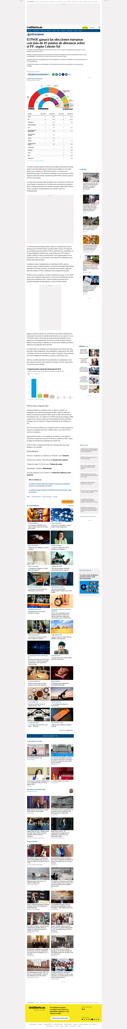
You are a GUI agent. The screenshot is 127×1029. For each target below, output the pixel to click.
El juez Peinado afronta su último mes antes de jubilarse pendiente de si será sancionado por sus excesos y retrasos (62, 860)
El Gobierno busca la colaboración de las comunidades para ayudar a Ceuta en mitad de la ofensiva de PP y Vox (38, 860)
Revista (61, 1026)
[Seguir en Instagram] (89, 1019)
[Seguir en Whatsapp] (96, 1019)
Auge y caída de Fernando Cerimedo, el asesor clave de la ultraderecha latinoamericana (38, 906)
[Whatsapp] (53, 74)
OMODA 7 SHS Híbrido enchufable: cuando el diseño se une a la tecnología (83, 369)
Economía (43, 30)
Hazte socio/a (85, 27)
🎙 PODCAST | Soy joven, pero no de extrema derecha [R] (88, 458)
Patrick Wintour (54, 909)
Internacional (36, 30)
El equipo (40, 1024)
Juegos (80, 30)
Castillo (60, 1002)
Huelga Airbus (95, 1)
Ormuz (64, 1)
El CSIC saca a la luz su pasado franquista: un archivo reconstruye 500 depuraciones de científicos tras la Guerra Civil (62, 951)
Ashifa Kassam (54, 764)
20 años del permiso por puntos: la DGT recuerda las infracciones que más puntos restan (89, 475)
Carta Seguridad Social (50, 1002)
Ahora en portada (32, 841)
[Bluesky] (60, 74)
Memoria (66, 1002)
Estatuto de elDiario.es (85, 570)
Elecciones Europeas (47, 496)
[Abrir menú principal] (99, 27)
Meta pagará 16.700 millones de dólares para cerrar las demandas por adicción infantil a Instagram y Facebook (90, 289)
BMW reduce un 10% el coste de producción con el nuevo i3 (88, 483)
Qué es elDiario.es (33, 1024)
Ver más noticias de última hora (88, 516)
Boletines (66, 1026)
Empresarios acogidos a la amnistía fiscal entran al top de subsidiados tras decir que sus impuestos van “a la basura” (38, 951)
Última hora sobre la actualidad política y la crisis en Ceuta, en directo (89, 491)
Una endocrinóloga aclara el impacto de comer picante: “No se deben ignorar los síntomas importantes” (90, 247)
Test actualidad (95, 1002)
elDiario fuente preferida (73, 1002)
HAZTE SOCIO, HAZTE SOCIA (60, 1018)
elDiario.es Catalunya (87, 272)
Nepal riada (37, 1)
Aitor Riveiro (40, 864)
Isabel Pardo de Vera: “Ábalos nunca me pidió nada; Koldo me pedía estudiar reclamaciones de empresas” (38, 833)
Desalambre (69, 30)
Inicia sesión (92, 27)
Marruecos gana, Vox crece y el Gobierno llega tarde (36, 882)
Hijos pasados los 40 (75, 1)
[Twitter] (63, 74)
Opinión (49, 30)
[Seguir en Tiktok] (94, 1019)
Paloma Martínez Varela (88, 251)
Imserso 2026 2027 (43, 1002)
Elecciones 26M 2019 (36, 496)
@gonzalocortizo (32, 791)
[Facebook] (56, 74)
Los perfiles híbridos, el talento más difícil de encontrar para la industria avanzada (84, 379)
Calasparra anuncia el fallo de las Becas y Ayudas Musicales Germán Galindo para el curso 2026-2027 (89, 450)
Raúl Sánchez (39, 78)
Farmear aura (56, 1002)
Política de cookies (49, 1026)
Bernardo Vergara (31, 759)
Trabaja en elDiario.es (47, 1024)
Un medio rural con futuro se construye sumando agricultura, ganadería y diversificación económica (89, 500)
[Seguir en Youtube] (92, 1019)
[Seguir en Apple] (84, 1009)
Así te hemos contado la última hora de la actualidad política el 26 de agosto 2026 (38, 782)
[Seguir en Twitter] (84, 1019)
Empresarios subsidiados (83, 1)
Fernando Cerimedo (59, 1)
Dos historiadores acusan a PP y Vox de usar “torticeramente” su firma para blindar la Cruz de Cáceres (38, 973)
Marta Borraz (62, 838)
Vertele (75, 30)
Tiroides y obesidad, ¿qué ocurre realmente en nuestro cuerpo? (83, 360)
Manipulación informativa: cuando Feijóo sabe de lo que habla (37, 810)
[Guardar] (69, 74)
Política (29, 30)
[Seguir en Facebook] (86, 1019)
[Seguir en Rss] (98, 1019)
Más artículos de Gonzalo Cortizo (36, 789)
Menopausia (90, 1)
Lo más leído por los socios (34, 741)
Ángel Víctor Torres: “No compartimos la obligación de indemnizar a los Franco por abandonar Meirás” (60, 833)
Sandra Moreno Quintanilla (33, 977)
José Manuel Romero (31, 838)
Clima (58, 30)
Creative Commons (68, 1024)
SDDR (63, 1002)
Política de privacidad (83, 1024)
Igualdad (63, 30)
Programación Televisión (88, 1002)
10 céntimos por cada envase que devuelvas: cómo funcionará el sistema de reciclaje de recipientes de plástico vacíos (89, 509)
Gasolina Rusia (68, 1)
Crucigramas (37, 1002)
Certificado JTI (72, 1026)
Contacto (57, 1026)
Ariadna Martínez (55, 932)
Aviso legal (75, 1024)
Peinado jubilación (52, 1)
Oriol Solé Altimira (55, 979)
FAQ (90, 1024)
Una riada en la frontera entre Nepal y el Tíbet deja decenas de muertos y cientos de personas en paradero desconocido (62, 883)
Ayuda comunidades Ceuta (44, 1)
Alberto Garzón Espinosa (32, 884)
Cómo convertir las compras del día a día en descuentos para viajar (84, 387)
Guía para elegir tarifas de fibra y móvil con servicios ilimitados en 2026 (84, 351)
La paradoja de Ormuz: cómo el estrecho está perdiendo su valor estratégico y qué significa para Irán (62, 906)
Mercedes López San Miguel (33, 909)
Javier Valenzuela (54, 782)
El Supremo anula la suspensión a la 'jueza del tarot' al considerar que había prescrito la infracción (62, 811)
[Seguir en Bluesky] (82, 1019)
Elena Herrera (54, 864)
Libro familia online (80, 1002)
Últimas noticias (84, 445)
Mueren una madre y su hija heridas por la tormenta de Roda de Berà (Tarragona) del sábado (90, 268)
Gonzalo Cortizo (31, 78)
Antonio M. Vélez (31, 955)
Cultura (54, 30)
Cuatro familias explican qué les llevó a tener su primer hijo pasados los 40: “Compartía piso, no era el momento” (61, 928)
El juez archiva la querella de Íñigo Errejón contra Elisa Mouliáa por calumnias (88, 467)
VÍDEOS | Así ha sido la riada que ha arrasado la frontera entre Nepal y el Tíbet (90, 228)
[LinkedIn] (66, 74)
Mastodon (79, 1026)
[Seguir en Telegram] (88, 1019)
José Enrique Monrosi (32, 864)
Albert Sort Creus (31, 932)
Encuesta (55, 496)
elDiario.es (29, 786)
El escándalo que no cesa (34, 758)
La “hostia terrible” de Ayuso (59, 781)
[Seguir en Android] (82, 1009)
